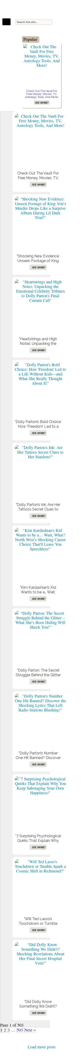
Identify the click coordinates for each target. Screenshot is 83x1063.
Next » (30, 1030)
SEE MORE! (41, 102)
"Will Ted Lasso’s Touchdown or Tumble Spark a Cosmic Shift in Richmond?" (38, 926)
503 (20, 1030)
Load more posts (42, 1047)
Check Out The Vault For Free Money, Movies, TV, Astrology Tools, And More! (41, 94)
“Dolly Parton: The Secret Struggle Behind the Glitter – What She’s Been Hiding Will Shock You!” (38, 677)
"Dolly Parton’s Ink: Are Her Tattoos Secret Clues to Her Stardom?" (38, 509)
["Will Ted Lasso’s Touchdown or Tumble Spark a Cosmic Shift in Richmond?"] (40, 866)
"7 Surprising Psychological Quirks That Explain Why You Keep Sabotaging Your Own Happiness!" (38, 843)
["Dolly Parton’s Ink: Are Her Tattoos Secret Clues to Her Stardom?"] (40, 452)
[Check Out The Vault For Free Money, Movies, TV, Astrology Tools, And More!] (41, 56)
